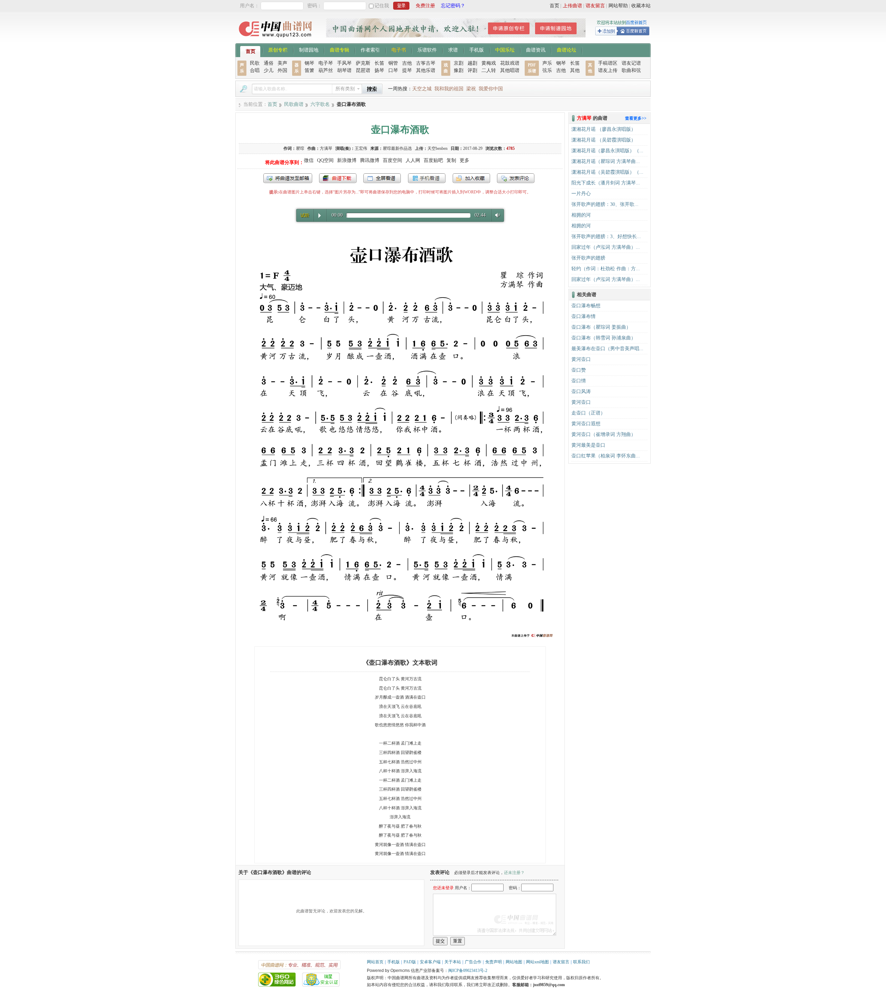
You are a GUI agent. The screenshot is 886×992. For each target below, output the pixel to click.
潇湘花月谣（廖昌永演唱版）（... (607, 150)
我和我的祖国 (448, 88)
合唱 (255, 70)
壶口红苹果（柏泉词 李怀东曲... (605, 455)
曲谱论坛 (566, 49)
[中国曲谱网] (276, 39)
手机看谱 (427, 178)
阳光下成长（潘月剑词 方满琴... (605, 182)
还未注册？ (514, 872)
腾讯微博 (369, 160)
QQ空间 (325, 160)
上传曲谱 (572, 5)
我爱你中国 (491, 88)
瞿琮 (300, 148)
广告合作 (473, 961)
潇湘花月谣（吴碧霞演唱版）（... (607, 172)
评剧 (472, 70)
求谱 (453, 49)
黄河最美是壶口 (588, 445)
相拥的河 (581, 215)
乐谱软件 (427, 49)
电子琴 (325, 63)
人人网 (413, 160)
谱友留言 (595, 5)
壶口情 (578, 380)
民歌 (255, 63)
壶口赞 (578, 370)
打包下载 (337, 178)
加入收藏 (471, 178)
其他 (575, 70)
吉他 (407, 63)
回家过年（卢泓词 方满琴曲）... (605, 247)
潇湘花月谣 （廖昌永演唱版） (603, 129)
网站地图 (514, 961)
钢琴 (309, 63)
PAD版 (410, 961)
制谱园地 (308, 49)
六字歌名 (320, 104)
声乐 (547, 63)
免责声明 (493, 961)
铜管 (393, 63)
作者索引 (370, 49)
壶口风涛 (581, 391)
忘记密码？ (453, 5)
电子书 (398, 49)
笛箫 (309, 70)
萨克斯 (363, 63)
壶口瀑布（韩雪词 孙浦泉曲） (603, 337)
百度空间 (392, 160)
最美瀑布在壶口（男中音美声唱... (607, 348)
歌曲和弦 (631, 70)
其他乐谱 (425, 70)
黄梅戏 (488, 63)
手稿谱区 (607, 63)
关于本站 (452, 961)
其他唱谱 (509, 70)
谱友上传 (607, 70)
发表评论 (515, 178)
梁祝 (471, 88)
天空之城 (422, 88)
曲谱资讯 (535, 49)
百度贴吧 (433, 160)
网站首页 (375, 961)
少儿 (268, 70)
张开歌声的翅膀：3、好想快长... (606, 236)
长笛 (379, 63)
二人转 (488, 70)
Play (319, 215)
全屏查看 (382, 178)
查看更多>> (636, 118)
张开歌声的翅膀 (588, 258)
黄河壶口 (581, 359)
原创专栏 (278, 49)
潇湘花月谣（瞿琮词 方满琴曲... (605, 161)
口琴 (393, 70)
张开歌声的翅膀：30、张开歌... (605, 204)
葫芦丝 (325, 70)
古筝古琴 (425, 63)
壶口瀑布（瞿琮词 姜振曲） (601, 327)
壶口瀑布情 (583, 316)
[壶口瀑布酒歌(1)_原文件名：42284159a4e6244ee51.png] (400, 637)
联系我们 (581, 961)
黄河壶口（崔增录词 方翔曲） (603, 434)
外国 (282, 70)
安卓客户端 (430, 961)
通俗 (268, 63)
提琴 (407, 70)
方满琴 (326, 148)
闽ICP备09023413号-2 (467, 970)
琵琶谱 (363, 70)
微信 (309, 160)
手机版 (476, 49)
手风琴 (344, 63)
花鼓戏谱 (509, 63)
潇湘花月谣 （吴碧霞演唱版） (603, 140)
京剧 (458, 63)
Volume (496, 215)
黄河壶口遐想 (585, 423)
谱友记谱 (631, 63)
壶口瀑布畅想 (585, 305)
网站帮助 (618, 5)
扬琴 (379, 70)
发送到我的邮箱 (287, 178)
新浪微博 (346, 160)
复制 (451, 160)
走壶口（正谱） (588, 413)
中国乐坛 (505, 49)
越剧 (472, 63)
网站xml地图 (537, 961)
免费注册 (425, 5)
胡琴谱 (344, 70)
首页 (554, 5)
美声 (282, 63)
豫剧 (458, 70)
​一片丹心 (581, 193)
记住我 (381, 5)
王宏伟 (361, 148)
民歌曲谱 (294, 104)
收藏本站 (641, 5)
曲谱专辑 (339, 49)
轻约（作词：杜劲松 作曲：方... (605, 268)
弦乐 (547, 70)
